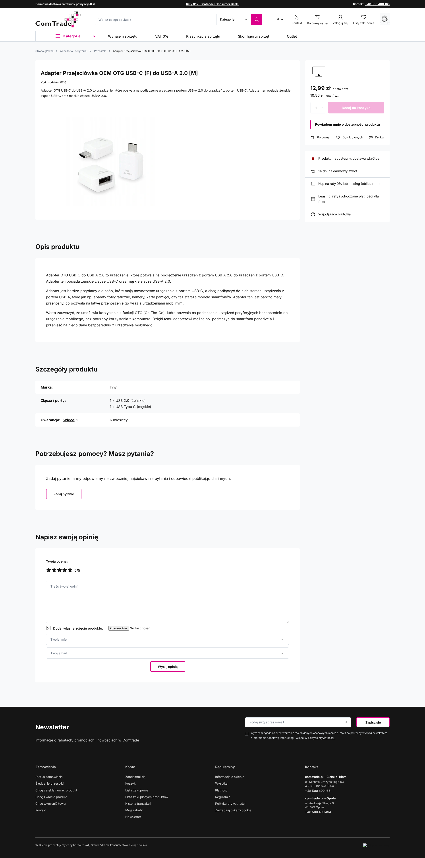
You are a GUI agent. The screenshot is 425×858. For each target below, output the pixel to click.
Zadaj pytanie (64, 494)
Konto (130, 767)
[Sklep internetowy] (376, 845)
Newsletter (52, 727)
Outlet (292, 36)
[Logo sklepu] (58, 19)
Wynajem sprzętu (122, 36)
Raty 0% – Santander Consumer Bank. (212, 4)
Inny (113, 387)
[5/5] (70, 571)
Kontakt (40, 810)
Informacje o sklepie (229, 777)
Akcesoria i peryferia (73, 51)
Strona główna (44, 51)
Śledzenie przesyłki (49, 783)
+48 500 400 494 (318, 812)
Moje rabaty (134, 810)
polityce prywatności (321, 737)
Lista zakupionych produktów (146, 797)
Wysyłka (221, 783)
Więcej (69, 420)
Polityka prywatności (230, 803)
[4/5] (64, 571)
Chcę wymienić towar (50, 803)
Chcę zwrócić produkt (51, 797)
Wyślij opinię (168, 666)
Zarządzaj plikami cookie (233, 810)
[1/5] (48, 571)
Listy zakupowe (136, 790)
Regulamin (222, 797)
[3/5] (59, 571)
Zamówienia (45, 767)
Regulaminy (225, 767)
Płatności (221, 790)
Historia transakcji (138, 803)
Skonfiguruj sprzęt (253, 36)
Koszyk (130, 783)
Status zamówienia (49, 777)
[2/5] (54, 571)
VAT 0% (161, 36)
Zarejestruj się (135, 777)
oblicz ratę (370, 184)
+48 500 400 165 (377, 4)
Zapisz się (373, 722)
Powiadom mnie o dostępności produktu (347, 124)
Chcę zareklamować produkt (56, 790)
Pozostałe (100, 51)
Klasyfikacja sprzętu (203, 36)
